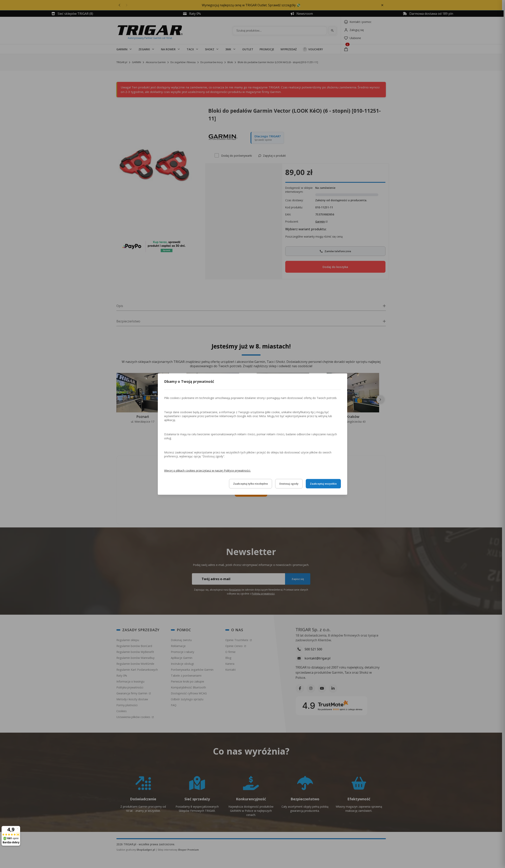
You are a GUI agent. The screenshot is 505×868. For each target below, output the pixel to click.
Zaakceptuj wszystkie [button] (323, 483)
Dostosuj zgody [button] (288, 483)
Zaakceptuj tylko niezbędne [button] (250, 483)
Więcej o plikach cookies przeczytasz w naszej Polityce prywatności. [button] (207, 470)
